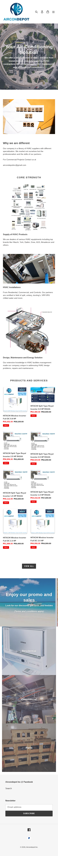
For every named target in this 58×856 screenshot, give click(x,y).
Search (8, 788)
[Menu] (53, 12)
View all (29, 566)
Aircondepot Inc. (32, 847)
